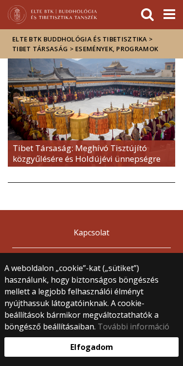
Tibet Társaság (40, 48)
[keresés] (147, 14)
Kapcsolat (91, 232)
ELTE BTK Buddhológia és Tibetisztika (79, 39)
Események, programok (116, 48)
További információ (133, 326)
